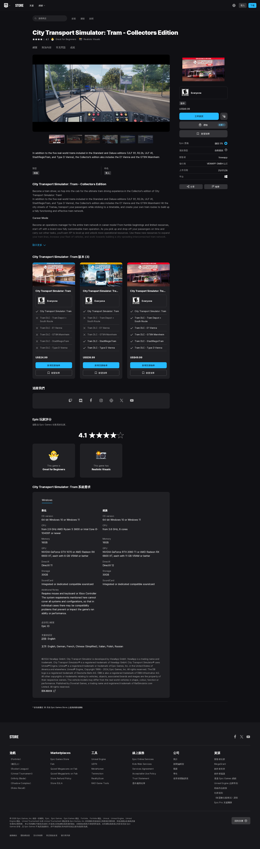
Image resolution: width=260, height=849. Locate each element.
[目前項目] (57, 139)
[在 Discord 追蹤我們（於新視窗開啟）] (81, 400)
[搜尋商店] (36, 18)
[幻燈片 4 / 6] (110, 139)
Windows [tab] (47, 500)
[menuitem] (73, 18)
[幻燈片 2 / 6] (74, 139)
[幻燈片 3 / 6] (92, 139)
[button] (101, 245)
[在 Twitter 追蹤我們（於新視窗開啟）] (121, 400)
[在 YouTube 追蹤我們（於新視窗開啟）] (132, 400)
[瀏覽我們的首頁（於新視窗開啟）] (111, 400)
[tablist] (101, 500)
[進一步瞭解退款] (226, 150)
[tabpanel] (101, 559)
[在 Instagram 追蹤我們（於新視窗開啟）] (101, 400)
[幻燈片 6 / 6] (145, 139)
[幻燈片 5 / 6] (128, 139)
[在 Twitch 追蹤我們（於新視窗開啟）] (70, 400)
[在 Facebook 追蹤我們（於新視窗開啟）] (91, 400)
